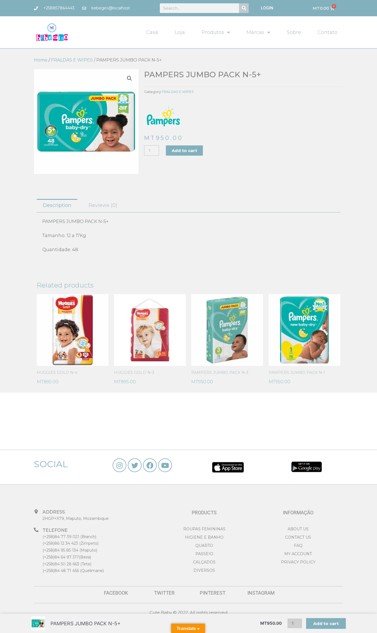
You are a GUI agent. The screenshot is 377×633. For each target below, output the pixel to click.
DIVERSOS (204, 570)
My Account (298, 553)
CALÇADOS (204, 562)
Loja (180, 32)
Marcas (255, 32)
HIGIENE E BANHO (204, 537)
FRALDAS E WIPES (72, 60)
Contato (328, 32)
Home (40, 60)
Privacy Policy (298, 562)
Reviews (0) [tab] (103, 205)
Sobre (294, 32)
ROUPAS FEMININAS (204, 528)
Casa (152, 32)
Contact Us (298, 537)
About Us (298, 528)
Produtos (212, 32)
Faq (298, 545)
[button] (129, 78)
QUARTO (204, 545)
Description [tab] (57, 205)
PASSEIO (204, 553)
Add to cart (184, 150)
